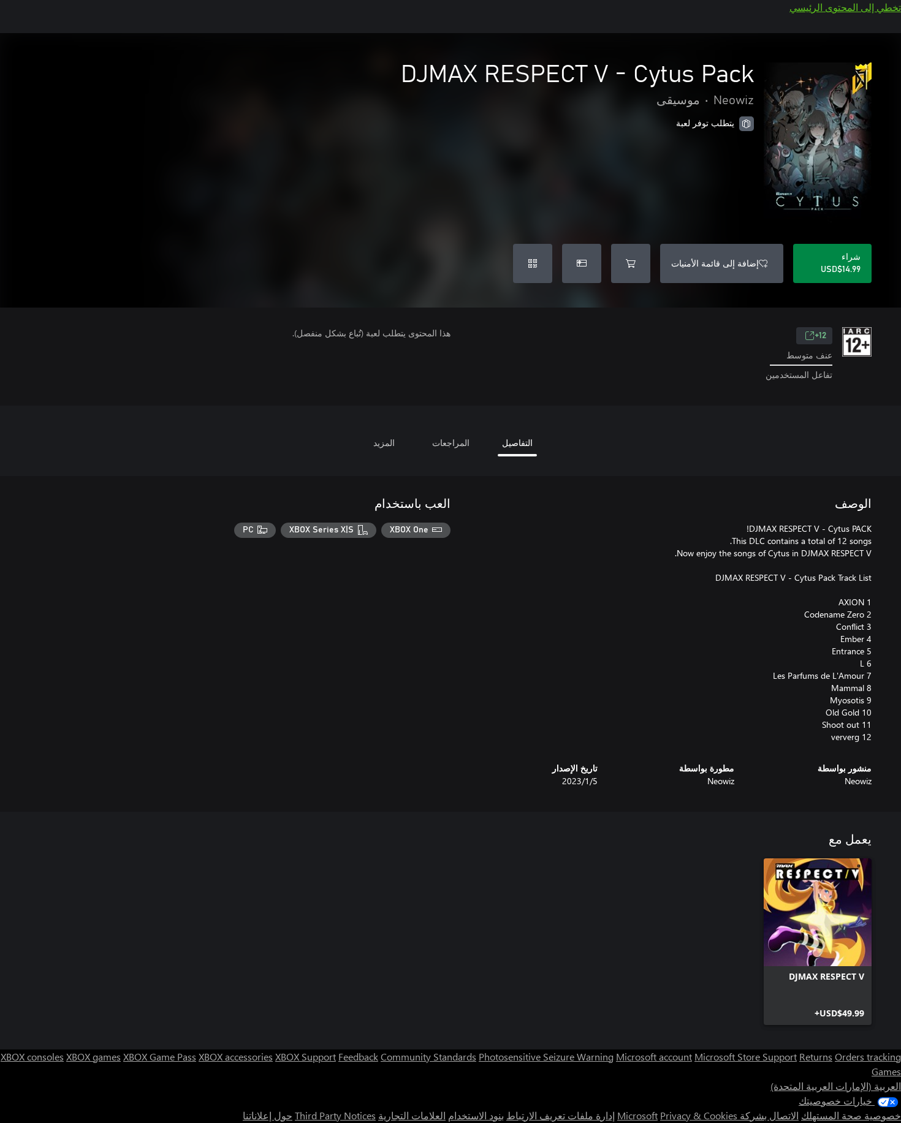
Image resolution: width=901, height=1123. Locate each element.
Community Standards (428, 1056)
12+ (820, 335)
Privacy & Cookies (698, 1115)
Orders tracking (868, 1056)
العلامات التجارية (412, 1115)
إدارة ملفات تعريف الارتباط (560, 1115)
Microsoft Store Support (745, 1056)
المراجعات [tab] (451, 442)
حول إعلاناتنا (267, 1115)
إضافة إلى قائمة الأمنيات (715, 263)
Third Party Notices (335, 1115)
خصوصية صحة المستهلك (851, 1115)
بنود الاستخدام (476, 1115)
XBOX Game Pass (159, 1056)
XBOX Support (305, 1056)
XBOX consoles (32, 1056)
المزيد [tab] (384, 442)
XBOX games (93, 1056)
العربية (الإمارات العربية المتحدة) (835, 1086)
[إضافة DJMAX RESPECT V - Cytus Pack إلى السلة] (630, 263)
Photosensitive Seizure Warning (546, 1056)
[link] (818, 941)
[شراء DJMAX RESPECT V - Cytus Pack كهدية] (581, 263)
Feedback (358, 1056)
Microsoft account (654, 1056)
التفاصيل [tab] (517, 442)
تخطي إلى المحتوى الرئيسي (845, 7)
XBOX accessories (236, 1056)
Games (886, 1071)
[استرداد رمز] (532, 263)
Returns (815, 1056)
